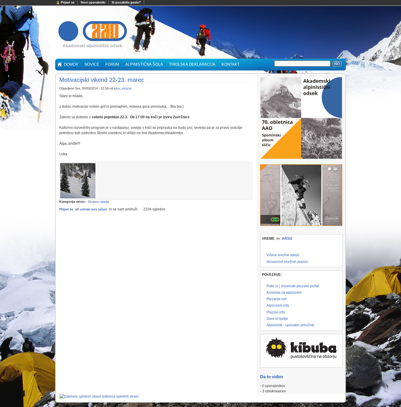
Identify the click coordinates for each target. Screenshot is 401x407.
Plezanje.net (277, 299)
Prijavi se (68, 2)
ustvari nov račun (93, 209)
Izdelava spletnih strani (120, 396)
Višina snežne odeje (283, 255)
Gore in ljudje (277, 319)
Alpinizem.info (278, 305)
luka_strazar (123, 88)
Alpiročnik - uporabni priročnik (290, 325)
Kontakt (231, 64)
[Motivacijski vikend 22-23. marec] (77, 197)
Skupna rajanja (98, 201)
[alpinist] (92, 41)
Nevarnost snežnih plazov (287, 262)
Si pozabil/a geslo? (126, 2)
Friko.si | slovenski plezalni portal (293, 286)
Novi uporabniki (93, 2)
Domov (71, 64)
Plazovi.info (276, 312)
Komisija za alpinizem (284, 293)
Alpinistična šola (144, 64)
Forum (112, 64)
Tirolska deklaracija (192, 64)
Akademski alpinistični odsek (92, 45)
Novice (92, 64)
